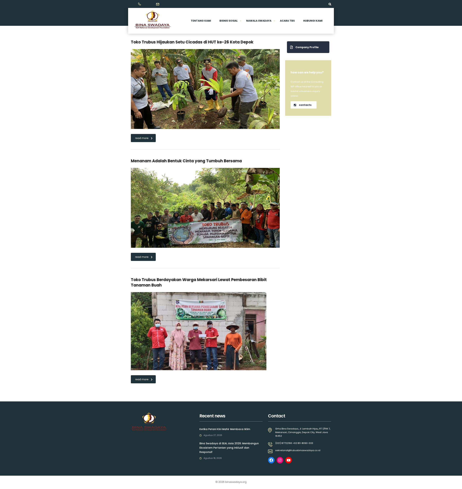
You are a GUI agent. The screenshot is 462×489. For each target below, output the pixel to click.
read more (142, 138)
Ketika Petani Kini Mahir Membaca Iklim (224, 429)
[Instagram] (280, 460)
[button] (308, 47)
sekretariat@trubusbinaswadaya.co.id (297, 450)
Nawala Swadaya (258, 21)
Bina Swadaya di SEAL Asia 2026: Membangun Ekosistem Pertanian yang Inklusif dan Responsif (229, 448)
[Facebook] (271, 460)
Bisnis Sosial (228, 21)
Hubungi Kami (312, 21)
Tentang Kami (201, 21)
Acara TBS (287, 21)
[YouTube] (288, 460)
